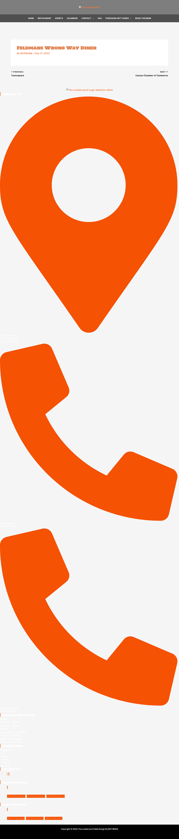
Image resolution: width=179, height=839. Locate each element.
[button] (92, 18)
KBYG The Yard (16, 818)
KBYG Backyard (16, 796)
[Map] (7, 787)
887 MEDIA (113, 829)
